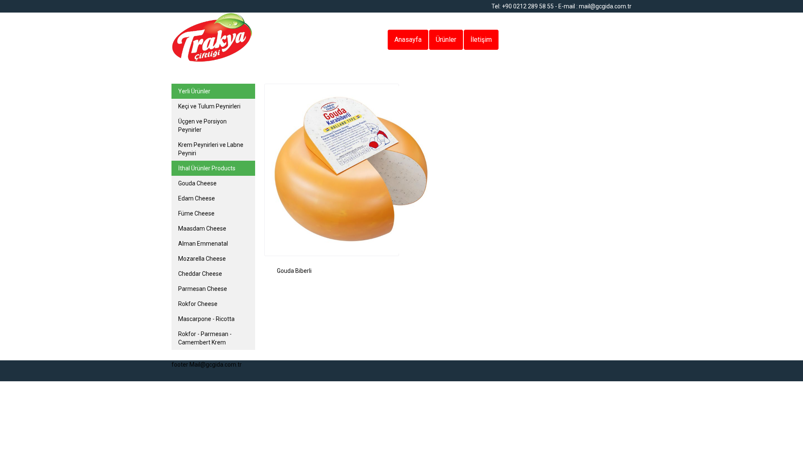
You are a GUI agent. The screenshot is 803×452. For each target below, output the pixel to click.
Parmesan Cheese (202, 288)
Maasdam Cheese (202, 228)
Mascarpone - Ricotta (206, 319)
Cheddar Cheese (200, 273)
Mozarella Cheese (202, 258)
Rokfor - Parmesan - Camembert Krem (205, 338)
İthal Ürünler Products (206, 168)
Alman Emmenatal (203, 243)
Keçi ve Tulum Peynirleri (209, 106)
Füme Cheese (196, 213)
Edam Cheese (196, 198)
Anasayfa (408, 40)
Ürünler (446, 40)
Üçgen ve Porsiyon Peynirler (202, 125)
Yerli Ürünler (194, 91)
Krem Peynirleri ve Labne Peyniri (210, 149)
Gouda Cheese (197, 183)
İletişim (481, 40)
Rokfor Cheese (197, 303)
